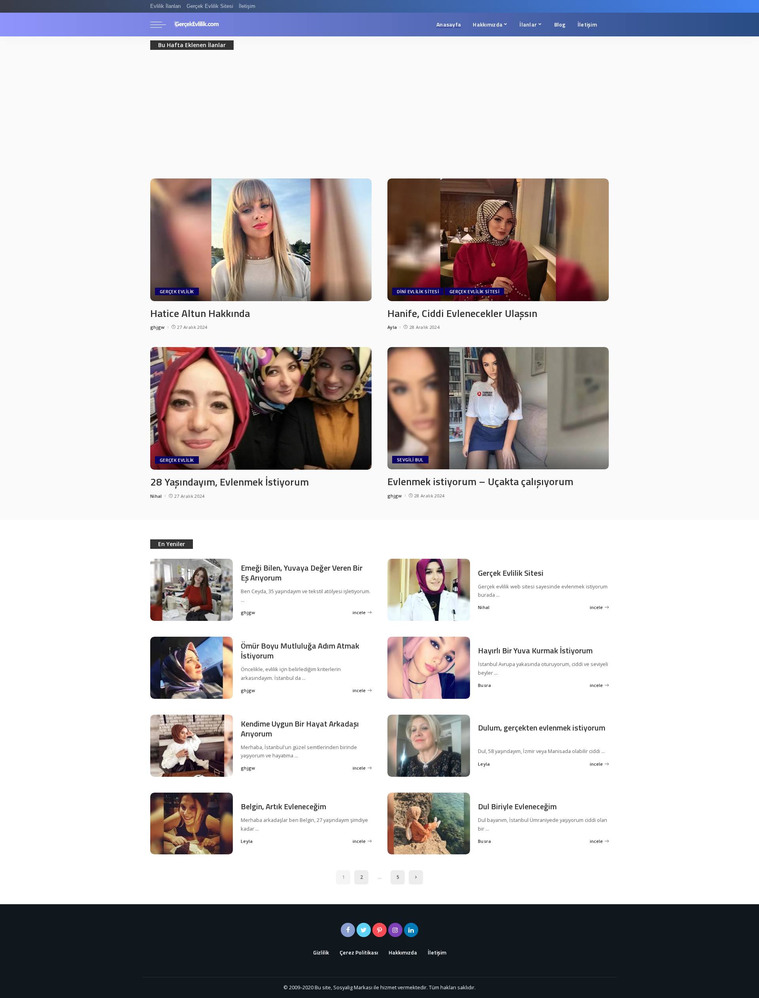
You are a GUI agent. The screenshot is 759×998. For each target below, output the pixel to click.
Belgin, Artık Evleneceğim (283, 806)
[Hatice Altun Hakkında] (261, 239)
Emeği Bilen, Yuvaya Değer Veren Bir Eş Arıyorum (302, 573)
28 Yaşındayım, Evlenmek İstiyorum (229, 482)
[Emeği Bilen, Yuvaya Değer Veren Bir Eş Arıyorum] (191, 589)
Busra (484, 685)
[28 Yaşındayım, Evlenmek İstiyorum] (261, 408)
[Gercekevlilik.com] (196, 24)
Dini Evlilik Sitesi (418, 291)
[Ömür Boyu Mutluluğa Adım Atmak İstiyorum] (191, 667)
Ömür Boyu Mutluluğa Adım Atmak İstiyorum (300, 650)
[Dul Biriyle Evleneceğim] (428, 823)
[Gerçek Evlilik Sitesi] (428, 589)
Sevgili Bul (410, 460)
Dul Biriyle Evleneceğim (517, 806)
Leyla (484, 764)
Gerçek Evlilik (177, 291)
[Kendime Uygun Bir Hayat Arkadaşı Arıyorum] (191, 745)
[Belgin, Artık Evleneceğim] (191, 823)
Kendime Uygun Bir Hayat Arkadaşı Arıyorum (300, 728)
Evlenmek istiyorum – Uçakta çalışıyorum (480, 481)
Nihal (156, 496)
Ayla (392, 327)
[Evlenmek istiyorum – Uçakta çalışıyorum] (498, 408)
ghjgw (157, 327)
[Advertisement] (379, 119)
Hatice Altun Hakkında (200, 313)
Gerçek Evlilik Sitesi (474, 291)
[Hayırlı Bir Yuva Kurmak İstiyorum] (428, 667)
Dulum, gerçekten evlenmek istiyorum (541, 727)
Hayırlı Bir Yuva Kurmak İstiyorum (535, 650)
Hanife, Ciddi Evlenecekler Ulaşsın (462, 313)
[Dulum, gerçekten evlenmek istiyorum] (428, 745)
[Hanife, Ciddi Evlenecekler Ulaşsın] (498, 239)
